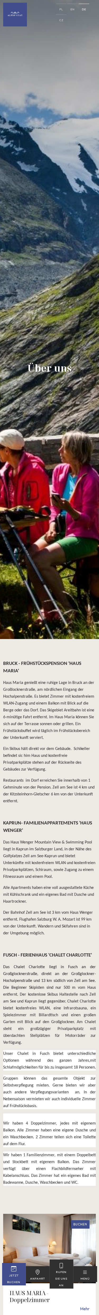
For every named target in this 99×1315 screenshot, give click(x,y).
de (84, 9)
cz (61, 20)
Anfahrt (37, 1278)
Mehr (84, 1308)
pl (61, 9)
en (72, 9)
